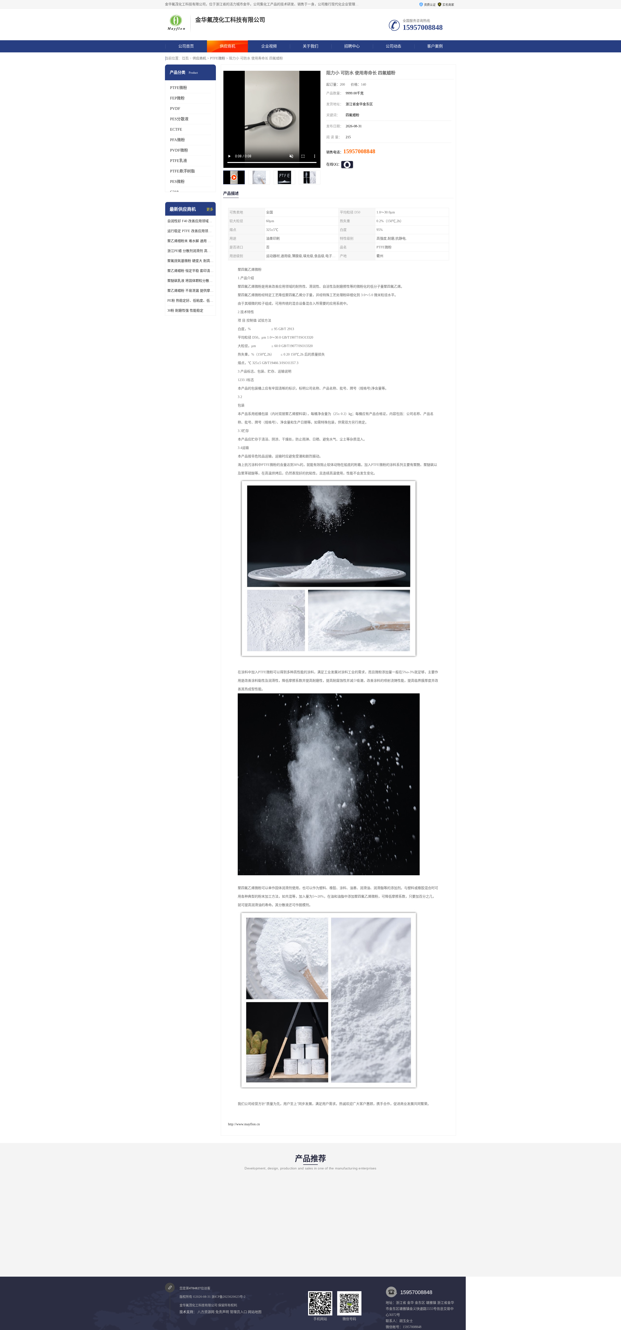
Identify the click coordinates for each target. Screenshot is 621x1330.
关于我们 (310, 46)
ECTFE (176, 129)
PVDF (175, 108)
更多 (209, 209)
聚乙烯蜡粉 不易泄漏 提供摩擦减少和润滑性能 (190, 290)
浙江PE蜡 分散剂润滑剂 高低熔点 (190, 251)
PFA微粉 (177, 140)
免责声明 (222, 1312)
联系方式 (186, 58)
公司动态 (393, 46)
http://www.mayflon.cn (244, 1124)
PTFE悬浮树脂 (182, 171)
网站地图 (254, 1312)
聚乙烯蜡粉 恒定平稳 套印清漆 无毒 (190, 271)
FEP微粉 (177, 98)
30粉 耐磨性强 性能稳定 (185, 310)
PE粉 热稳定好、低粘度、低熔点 (190, 300)
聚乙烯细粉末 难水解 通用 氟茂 (190, 241)
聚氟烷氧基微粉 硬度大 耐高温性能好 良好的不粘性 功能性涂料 (190, 261)
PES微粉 (177, 181)
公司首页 (186, 46)
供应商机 (227, 46)
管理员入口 (238, 1312)
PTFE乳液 (178, 161)
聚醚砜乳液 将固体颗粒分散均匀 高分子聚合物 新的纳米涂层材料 (190, 281)
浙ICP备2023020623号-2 (228, 1296)
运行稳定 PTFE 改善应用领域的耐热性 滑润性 (190, 231)
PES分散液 (179, 119)
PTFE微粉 (217, 58)
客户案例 (435, 46)
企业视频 (269, 46)
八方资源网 (205, 1312)
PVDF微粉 (179, 150)
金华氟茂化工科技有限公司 (198, 1305)
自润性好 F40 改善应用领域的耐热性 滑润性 (190, 221)
